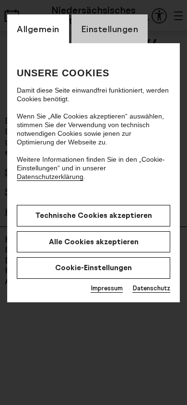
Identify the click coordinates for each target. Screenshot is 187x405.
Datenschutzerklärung (50, 176)
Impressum (107, 288)
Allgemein (38, 29)
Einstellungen (110, 29)
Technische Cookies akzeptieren (93, 215)
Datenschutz (151, 288)
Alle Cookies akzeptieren (94, 241)
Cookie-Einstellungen (93, 267)
